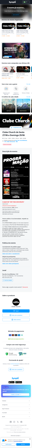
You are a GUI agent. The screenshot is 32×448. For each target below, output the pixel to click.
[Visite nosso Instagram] (14, 422)
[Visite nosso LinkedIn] (11, 422)
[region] (16, 442)
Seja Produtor (5, 408)
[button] (4, 440)
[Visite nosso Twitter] (18, 422)
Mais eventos (17, 319)
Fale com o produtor (17, 315)
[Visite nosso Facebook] (21, 422)
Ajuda (3, 416)
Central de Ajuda (15, 363)
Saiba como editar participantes (10, 263)
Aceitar (23, 444)
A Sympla (4, 412)
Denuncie (25, 287)
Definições (8, 444)
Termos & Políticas (17, 441)
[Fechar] (30, 439)
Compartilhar (17, 127)
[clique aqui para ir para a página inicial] (12, 2)
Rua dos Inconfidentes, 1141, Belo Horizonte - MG (15, 141)
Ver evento (16, 15)
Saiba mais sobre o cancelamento (11, 253)
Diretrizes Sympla (15, 435)
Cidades (4, 400)
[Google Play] (18, 382)
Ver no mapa (8, 280)
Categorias (5, 404)
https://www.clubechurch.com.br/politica (15, 227)
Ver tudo (28, 84)
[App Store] (12, 382)
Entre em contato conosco (19, 432)
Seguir (17, 311)
